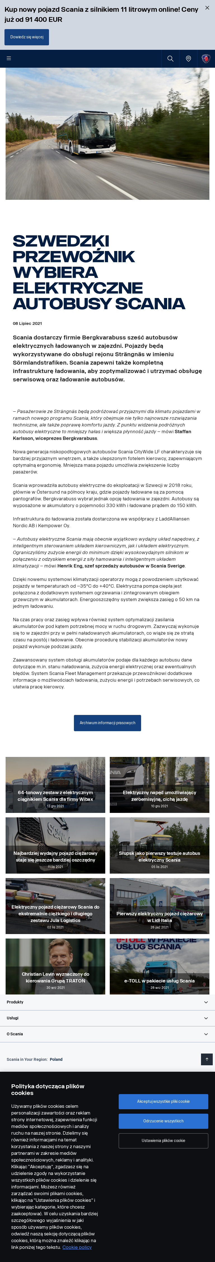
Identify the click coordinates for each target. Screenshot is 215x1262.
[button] (107, 1002)
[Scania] (206, 58)
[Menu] (8, 58)
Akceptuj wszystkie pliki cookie (163, 1101)
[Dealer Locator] (188, 58)
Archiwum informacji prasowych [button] (107, 723)
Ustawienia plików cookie (163, 1140)
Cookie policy (77, 1247)
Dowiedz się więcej (26, 37)
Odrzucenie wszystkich (163, 1121)
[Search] (170, 58)
